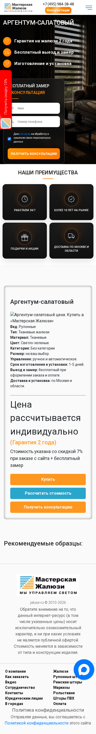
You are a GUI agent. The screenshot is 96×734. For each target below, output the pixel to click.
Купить (48, 479)
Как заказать (17, 677)
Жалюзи (60, 671)
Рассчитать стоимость (48, 493)
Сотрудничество (20, 687)
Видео (10, 682)
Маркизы (61, 687)
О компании (15, 671)
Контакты (14, 693)
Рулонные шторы (69, 677)
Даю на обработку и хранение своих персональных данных (32, 138)
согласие (24, 134)
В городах (14, 704)
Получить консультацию (48, 507)
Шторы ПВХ (63, 698)
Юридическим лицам (24, 698)
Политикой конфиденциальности (36, 723)
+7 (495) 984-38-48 (58, 4)
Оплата (59, 704)
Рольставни (64, 693)
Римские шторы (67, 682)
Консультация (58, 10)
